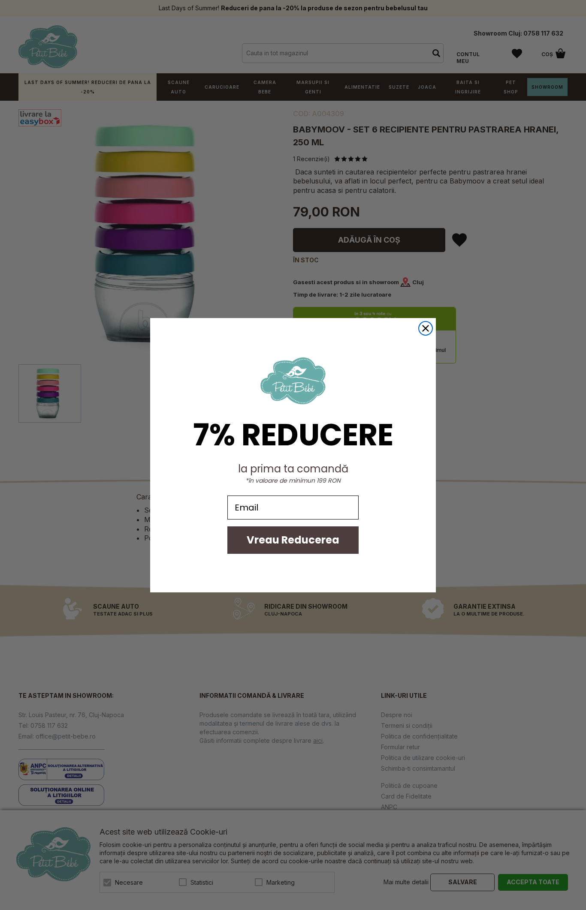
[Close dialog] (425, 328)
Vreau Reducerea (293, 540)
